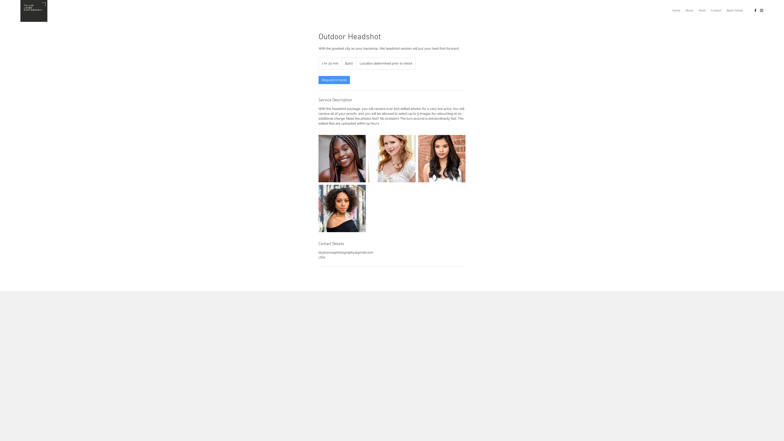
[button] (702, 10)
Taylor (29, 5)
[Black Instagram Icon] (762, 10)
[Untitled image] (342, 158)
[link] (334, 80)
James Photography (33, 9)
